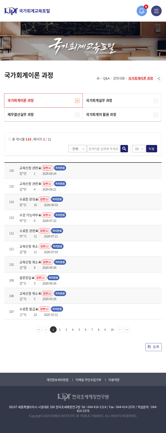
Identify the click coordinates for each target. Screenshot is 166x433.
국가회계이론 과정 (140, 78)
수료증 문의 (27, 199)
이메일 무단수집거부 (88, 379)
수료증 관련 (27, 230)
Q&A (106, 78)
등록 (155, 347)
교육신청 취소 (28, 246)
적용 (151, 148)
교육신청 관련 (28, 168)
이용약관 (114, 379)
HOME (98, 78)
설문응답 (25, 277)
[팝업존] (142, 11)
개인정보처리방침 (57, 379)
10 (112, 329)
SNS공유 (159, 78)
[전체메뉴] (156, 11)
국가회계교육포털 (27, 11)
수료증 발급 (27, 309)
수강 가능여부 (28, 215)
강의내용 (119, 78)
